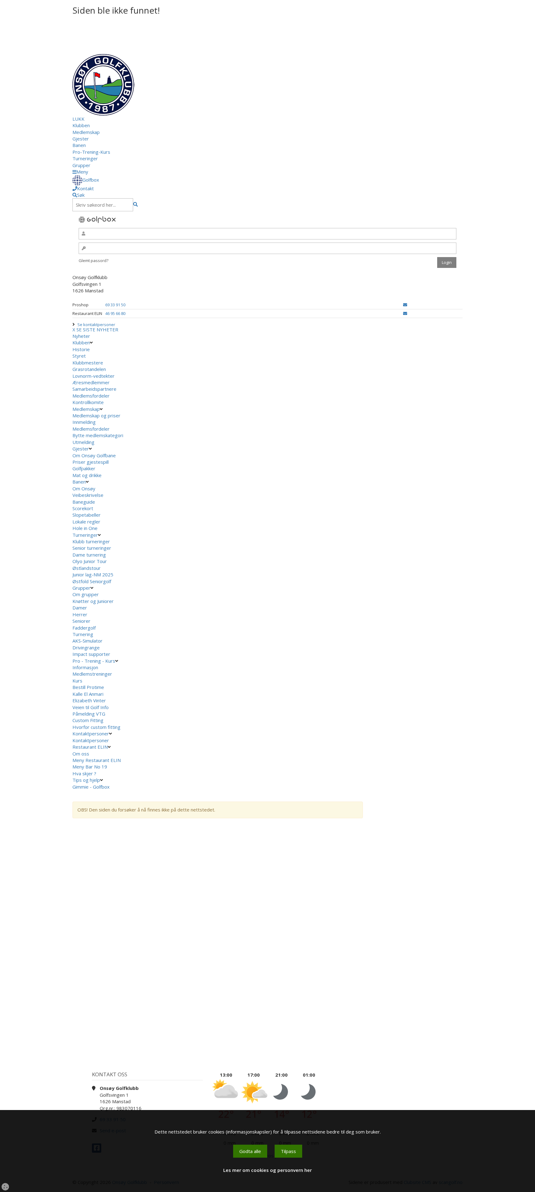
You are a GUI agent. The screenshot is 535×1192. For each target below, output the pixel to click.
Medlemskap (86, 132)
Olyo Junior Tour (90, 561)
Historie (81, 349)
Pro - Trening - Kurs (93, 661)
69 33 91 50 (115, 305)
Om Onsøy (83, 488)
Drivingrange (86, 647)
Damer (79, 608)
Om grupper (85, 594)
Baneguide (83, 502)
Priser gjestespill (90, 462)
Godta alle (250, 1151)
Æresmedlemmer (91, 382)
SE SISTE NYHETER (97, 329)
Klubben (81, 125)
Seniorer (81, 621)
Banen (79, 145)
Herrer (79, 614)
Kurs (77, 681)
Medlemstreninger (92, 674)
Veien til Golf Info (90, 707)
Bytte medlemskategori (97, 435)
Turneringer (85, 158)
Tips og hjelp (86, 780)
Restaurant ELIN (90, 747)
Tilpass (288, 1151)
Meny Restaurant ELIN (97, 760)
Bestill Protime (88, 687)
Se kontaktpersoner (96, 324)
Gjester (80, 139)
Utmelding (83, 442)
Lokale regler (86, 522)
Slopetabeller (86, 515)
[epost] (405, 305)
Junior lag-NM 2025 (92, 574)
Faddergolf (84, 628)
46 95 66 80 (115, 313)
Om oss (80, 754)
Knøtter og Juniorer (93, 601)
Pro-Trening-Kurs (91, 152)
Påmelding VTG (88, 714)
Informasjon (85, 667)
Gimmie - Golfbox (91, 787)
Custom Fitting (87, 720)
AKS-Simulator (87, 641)
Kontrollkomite (88, 402)
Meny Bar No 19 (90, 767)
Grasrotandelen (89, 369)
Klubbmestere (87, 362)
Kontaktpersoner (90, 733)
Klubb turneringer (91, 541)
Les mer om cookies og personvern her (267, 1170)
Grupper (81, 165)
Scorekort (82, 508)
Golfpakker (83, 468)
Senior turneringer (91, 548)
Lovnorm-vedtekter (93, 376)
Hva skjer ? (85, 773)
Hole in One (85, 528)
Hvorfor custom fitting (96, 727)
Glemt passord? (93, 260)
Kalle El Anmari (87, 694)
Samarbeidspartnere (94, 389)
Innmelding (84, 422)
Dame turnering (89, 555)
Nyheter (81, 336)
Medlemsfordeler (91, 396)
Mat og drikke (87, 475)
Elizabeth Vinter (89, 700)
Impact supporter (91, 654)
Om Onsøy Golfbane (94, 455)
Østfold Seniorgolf (92, 581)
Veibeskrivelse (87, 495)
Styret (79, 356)
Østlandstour (87, 568)
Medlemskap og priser (96, 415)
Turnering (82, 634)
